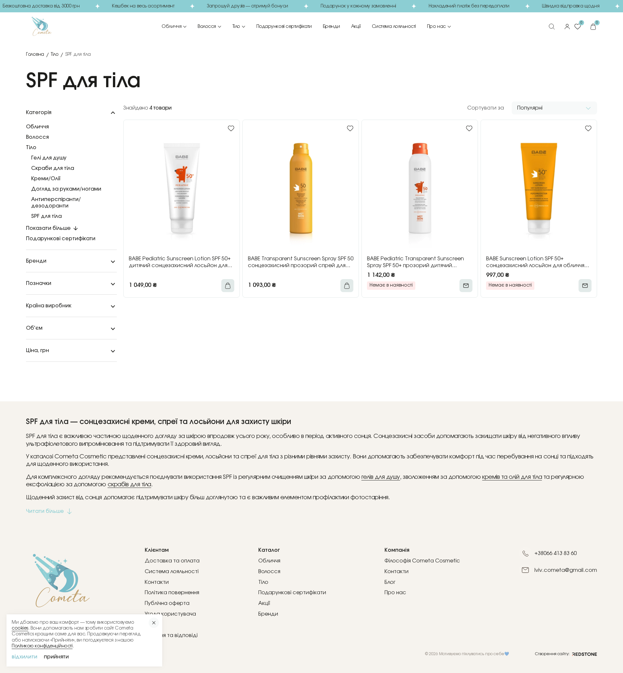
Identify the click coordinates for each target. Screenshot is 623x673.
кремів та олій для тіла (512, 477)
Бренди (331, 26)
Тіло (236, 26)
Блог (390, 582)
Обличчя (171, 26)
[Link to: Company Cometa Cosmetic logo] (50, 26)
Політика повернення (172, 592)
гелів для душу (380, 477)
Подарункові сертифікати (284, 26)
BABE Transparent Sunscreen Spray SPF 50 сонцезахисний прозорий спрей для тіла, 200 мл (300, 262)
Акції (356, 26)
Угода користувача (170, 614)
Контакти (157, 582)
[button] (554, 107)
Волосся (207, 26)
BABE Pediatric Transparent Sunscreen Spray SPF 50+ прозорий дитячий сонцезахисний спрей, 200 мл (415, 262)
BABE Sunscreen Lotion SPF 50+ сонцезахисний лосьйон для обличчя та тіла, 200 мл (535, 262)
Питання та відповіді (171, 635)
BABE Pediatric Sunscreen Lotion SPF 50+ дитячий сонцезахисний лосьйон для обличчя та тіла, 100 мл (180, 262)
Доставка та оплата (172, 560)
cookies (20, 628)
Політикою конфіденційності (42, 646)
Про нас (436, 26)
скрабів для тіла (129, 485)
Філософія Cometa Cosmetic (422, 560)
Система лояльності (394, 26)
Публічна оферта (167, 603)
